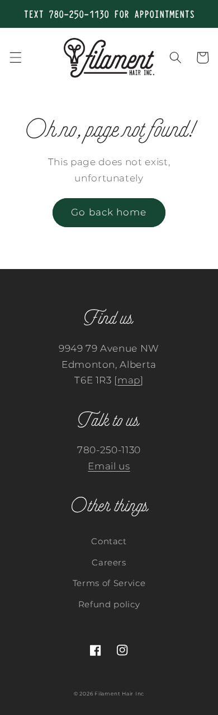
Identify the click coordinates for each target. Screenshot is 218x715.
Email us (109, 466)
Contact (109, 541)
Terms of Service (109, 583)
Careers (109, 562)
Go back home (108, 212)
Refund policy (109, 604)
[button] (15, 57)
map (128, 380)
